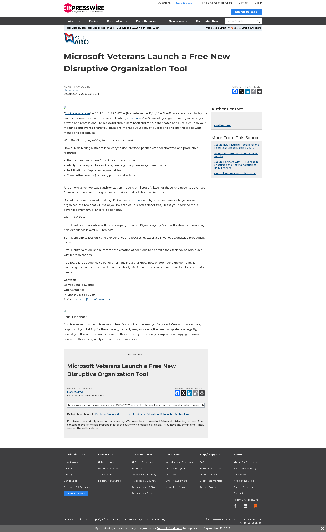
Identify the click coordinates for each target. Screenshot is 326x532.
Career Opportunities (246, 487)
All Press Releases (142, 462)
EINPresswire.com (77, 113)
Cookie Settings (157, 519)
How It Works (71, 462)
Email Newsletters (251, 28)
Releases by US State (144, 487)
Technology (182, 414)
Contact (243, 2)
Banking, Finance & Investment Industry (120, 414)
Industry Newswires (109, 480)
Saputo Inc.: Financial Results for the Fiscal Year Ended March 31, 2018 (236, 146)
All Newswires (106, 462)
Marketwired (71, 90)
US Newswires (106, 474)
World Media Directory (218, 28)
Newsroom (240, 474)
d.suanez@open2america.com (94, 299)
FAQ (202, 462)
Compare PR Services (77, 487)
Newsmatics (227, 519)
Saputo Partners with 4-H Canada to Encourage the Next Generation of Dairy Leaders (236, 165)
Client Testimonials (211, 480)
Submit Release (246, 11)
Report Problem (209, 487)
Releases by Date (142, 493)
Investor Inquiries (243, 480)
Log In (258, 2)
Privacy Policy (133, 519)
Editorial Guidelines (211, 468)
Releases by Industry (144, 474)
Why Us (68, 468)
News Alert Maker (176, 487)
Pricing (215, 2)
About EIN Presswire (245, 462)
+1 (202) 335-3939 (182, 2)
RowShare (133, 118)
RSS (236, 28)
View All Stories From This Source (235, 173)
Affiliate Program (176, 468)
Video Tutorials (209, 474)
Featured (137, 468)
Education (152, 414)
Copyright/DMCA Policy (106, 519)
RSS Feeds (172, 474)
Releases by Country (144, 480)
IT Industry (167, 414)
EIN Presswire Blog (244, 468)
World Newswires (108, 468)
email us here (222, 125)
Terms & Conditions (75, 519)
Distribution (71, 480)
